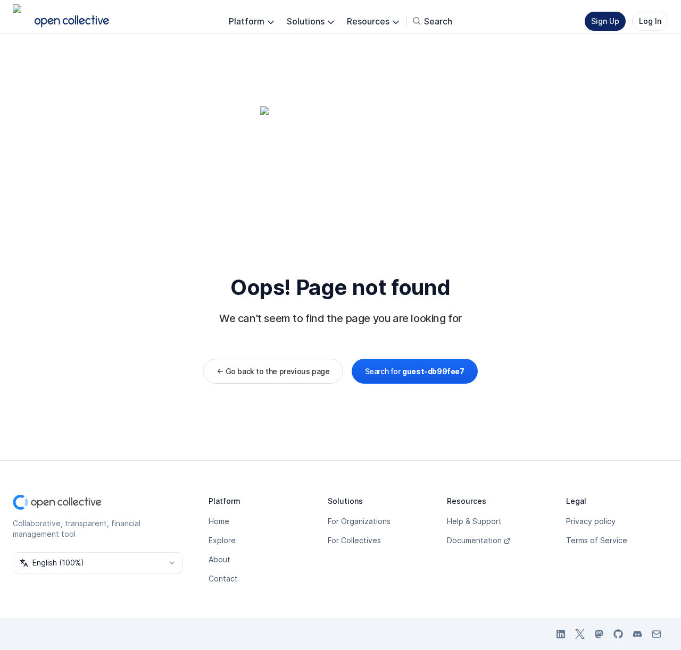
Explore (222, 540)
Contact (223, 578)
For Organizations (359, 521)
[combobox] (98, 562)
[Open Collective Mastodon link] (599, 634)
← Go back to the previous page (273, 371)
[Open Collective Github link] (618, 634)
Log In (650, 21)
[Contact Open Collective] (656, 634)
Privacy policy (591, 521)
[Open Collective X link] (579, 634)
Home (219, 521)
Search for (414, 371)
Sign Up (605, 21)
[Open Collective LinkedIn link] (560, 634)
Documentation (474, 540)
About (219, 559)
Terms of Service (596, 540)
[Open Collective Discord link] (637, 634)
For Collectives (354, 540)
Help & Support (474, 521)
